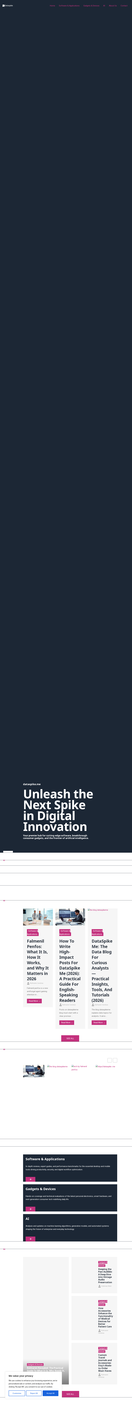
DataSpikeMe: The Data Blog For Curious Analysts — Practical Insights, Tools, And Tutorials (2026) (69, 970)
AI (104, 6)
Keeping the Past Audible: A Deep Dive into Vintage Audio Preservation (105, 1276)
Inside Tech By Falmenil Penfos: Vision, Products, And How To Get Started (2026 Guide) (101, 968)
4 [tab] (71, 1031)
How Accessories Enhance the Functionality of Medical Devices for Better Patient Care (105, 1317)
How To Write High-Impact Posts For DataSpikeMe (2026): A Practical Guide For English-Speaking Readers (37, 970)
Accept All (50, 1393)
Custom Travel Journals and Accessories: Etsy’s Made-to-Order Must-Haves (105, 1363)
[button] (26, 969)
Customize (17, 1393)
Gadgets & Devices (91, 6)
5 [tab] (74, 1031)
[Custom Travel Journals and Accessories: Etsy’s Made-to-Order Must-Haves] (82, 1363)
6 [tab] (76, 1031)
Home (52, 6)
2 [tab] (66, 1031)
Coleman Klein (106, 1286)
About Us (113, 6)
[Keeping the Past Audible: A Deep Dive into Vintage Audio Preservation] (82, 1275)
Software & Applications (69, 6)
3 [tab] (69, 1031)
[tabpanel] (38, 968)
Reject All (34, 1393)
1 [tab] (63, 1031)
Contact (124, 6)
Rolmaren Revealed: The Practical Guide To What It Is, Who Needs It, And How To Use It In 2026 (46, 1370)
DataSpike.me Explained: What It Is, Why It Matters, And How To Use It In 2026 (106, 1079)
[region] (33, 1385)
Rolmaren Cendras (36, 1005)
